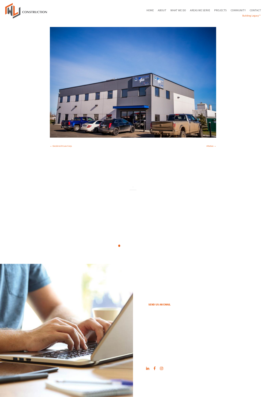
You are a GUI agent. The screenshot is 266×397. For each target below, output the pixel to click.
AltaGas (211, 146)
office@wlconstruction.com (175, 336)
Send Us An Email (159, 304)
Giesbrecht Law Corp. (61, 146)
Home (150, 10)
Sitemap (205, 380)
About (162, 10)
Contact (255, 10)
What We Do (178, 10)
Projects (220, 10)
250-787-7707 (159, 330)
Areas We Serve (200, 10)
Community (238, 10)
